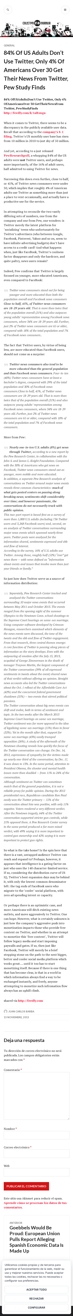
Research (16, 155)
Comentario (13, 1070)
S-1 (60, 132)
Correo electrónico (17, 1147)
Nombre (10, 1129)
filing (8, 136)
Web (7, 1166)
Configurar (36, 1307)
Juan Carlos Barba (21, 1011)
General (9, 45)
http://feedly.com (30, 1001)
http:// (8, 113)
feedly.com (21, 113)
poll (26, 155)
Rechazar (36, 1298)
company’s (50, 132)
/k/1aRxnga (37, 113)
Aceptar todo (36, 1289)
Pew (7, 155)
